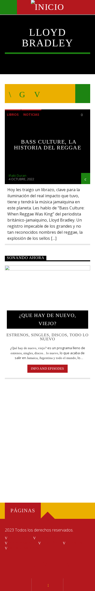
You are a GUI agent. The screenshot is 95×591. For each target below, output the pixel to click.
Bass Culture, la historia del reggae (47, 145)
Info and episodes (47, 368)
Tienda (75, 543)
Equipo (50, 543)
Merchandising (26, 548)
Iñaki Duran (17, 175)
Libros (13, 114)
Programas (21, 543)
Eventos (47, 538)
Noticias (31, 114)
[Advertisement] (47, 436)
